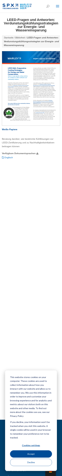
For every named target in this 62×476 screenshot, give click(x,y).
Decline (31, 462)
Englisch (8, 157)
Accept (31, 454)
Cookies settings (31, 445)
